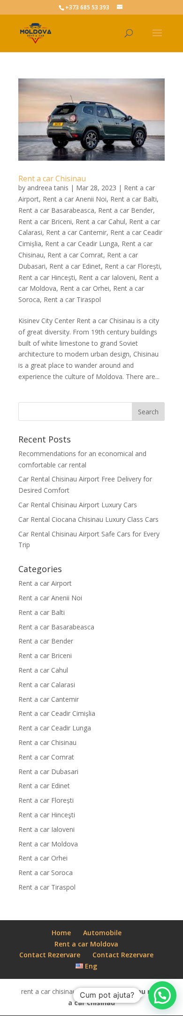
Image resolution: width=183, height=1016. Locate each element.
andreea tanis (48, 187)
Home (61, 932)
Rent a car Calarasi (46, 684)
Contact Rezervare (49, 954)
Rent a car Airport (45, 583)
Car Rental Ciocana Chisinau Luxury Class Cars (88, 519)
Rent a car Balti (133, 198)
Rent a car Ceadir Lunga (81, 243)
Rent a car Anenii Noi (75, 198)
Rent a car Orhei (84, 288)
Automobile (102, 932)
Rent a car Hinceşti (46, 277)
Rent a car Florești (132, 266)
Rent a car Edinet (75, 266)
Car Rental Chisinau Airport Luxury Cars (77, 504)
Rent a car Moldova (48, 843)
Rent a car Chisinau (52, 178)
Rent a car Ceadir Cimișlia (56, 713)
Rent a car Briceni (45, 221)
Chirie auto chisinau (111, 991)
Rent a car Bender (125, 210)
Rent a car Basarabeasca (56, 210)
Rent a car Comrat (75, 254)
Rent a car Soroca (45, 872)
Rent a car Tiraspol (72, 299)
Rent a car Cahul (100, 221)
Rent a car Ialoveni (107, 277)
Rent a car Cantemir (76, 232)
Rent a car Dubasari (48, 771)
